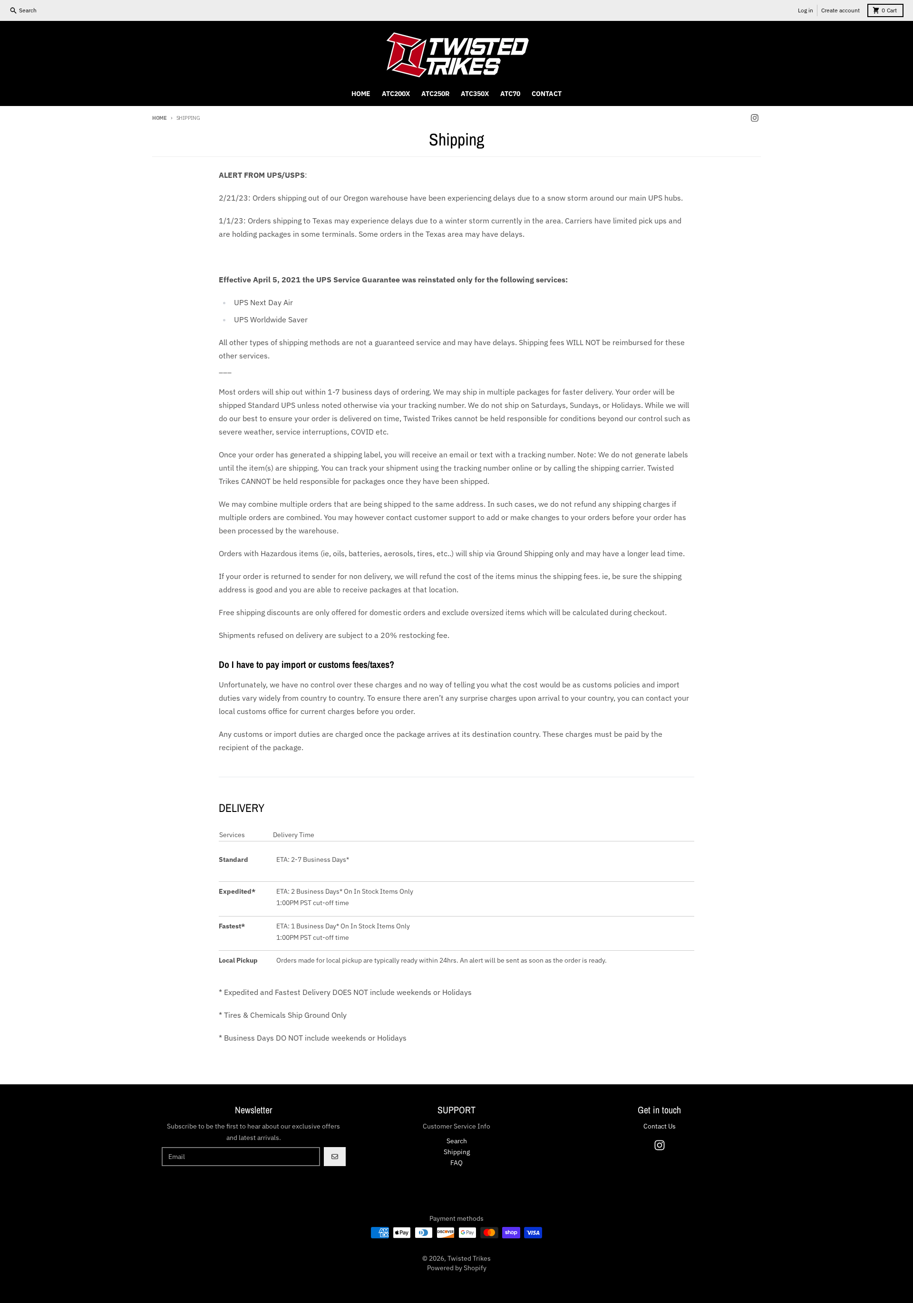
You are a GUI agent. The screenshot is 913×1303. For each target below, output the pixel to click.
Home (159, 118)
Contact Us (659, 1126)
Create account (840, 10)
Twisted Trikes (469, 1258)
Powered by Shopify (456, 1268)
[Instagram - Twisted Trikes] (754, 118)
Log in (805, 10)
